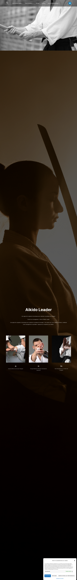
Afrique (37, 3)
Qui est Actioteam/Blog (53, 3)
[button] (74, 560)
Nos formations (28, 3)
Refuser (54, 575)
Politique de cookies (60, 578)
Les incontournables (17, 3)
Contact (43, 3)
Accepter (47, 575)
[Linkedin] (69, 3)
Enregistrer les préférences (66, 575)
